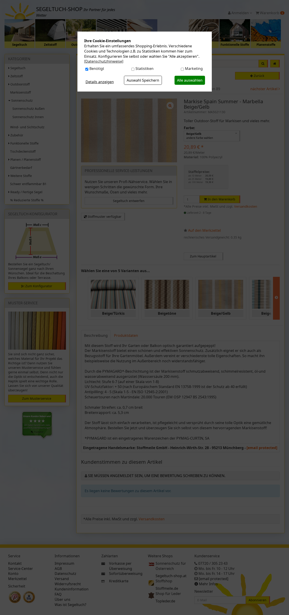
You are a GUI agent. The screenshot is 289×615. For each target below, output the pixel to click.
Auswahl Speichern (143, 80)
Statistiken (144, 68)
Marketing (194, 68)
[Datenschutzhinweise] (103, 61)
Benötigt (96, 68)
